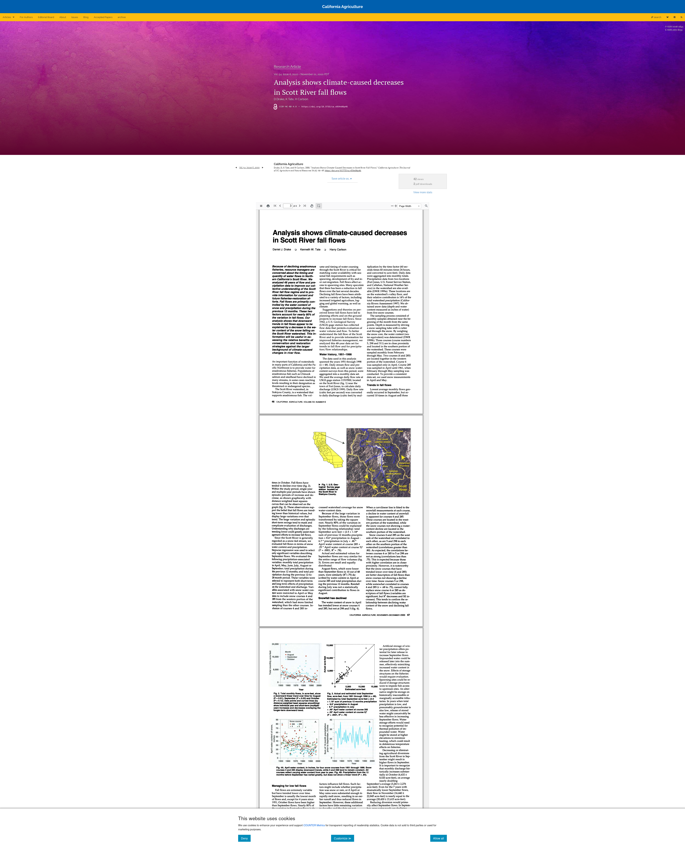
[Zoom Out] (392, 206)
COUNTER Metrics (314, 825)
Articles (7, 17)
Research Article (287, 67)
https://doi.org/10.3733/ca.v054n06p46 (324, 107)
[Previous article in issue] (236, 167)
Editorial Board (46, 17)
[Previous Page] (280, 205)
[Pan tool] (311, 206)
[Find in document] (426, 206)
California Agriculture (288, 164)
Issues (74, 17)
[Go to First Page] (275, 205)
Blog (85, 17)
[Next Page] (300, 205)
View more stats (422, 192)
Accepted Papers (103, 17)
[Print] (268, 206)
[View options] (261, 206)
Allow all (440, 838)
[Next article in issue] (262, 167)
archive (122, 17)
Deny (246, 838)
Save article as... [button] (342, 178)
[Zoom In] (396, 206)
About (62, 17)
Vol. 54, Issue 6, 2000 (286, 74)
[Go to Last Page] (305, 205)
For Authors (26, 17)
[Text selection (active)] (319, 206)
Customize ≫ (344, 838)
